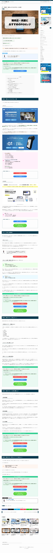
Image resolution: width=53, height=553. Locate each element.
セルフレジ (42, 43)
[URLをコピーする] (35, 509)
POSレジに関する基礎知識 (11, 81)
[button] (5, 509)
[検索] (50, 0)
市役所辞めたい (43, 49)
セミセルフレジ (43, 40)
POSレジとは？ (11, 82)
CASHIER (10, 80)
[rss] (49, 0)
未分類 (42, 55)
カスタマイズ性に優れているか (12, 86)
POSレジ (42, 34)
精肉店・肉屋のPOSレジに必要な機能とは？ (14, 88)
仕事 (41, 46)
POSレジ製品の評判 (43, 37)
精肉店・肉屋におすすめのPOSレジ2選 (13, 78)
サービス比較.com (5, 1)
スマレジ (10, 79)
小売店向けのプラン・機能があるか (13, 85)
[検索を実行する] (50, 28)
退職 (41, 61)
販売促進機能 (10, 90)
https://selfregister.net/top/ (5, 544)
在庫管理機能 (10, 89)
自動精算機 (42, 58)
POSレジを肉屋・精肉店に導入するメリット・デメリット (15, 83)
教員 (41, 52)
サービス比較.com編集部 (10, 499)
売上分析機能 (10, 91)
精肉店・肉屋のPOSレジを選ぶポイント (13, 84)
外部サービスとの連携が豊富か (12, 87)
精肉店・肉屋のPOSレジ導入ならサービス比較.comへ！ (15, 92)
